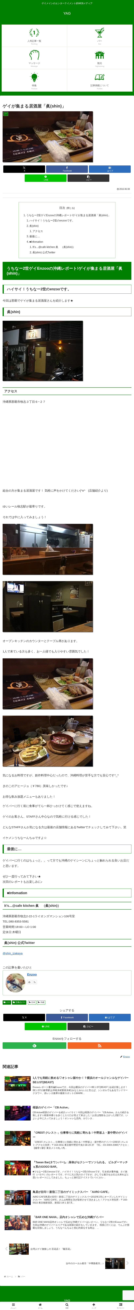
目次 (62, 207)
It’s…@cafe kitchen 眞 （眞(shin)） (54, 246)
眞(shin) (34, 225)
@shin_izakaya (13, 953)
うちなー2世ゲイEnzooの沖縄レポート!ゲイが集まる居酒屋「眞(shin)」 (68, 215)
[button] (88, 178)
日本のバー (20, 1002)
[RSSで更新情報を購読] (35, 982)
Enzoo (32, 974)
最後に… (34, 236)
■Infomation (36, 241)
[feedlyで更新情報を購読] (29, 982)
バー (8, 1002)
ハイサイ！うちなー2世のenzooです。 (52, 220)
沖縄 (42, 1002)
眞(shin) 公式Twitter (44, 252)
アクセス (38, 231)
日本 (33, 1002)
